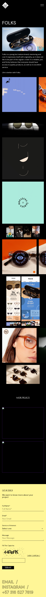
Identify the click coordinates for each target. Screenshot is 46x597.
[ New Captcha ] (33, 556)
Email (10, 581)
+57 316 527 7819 (17, 592)
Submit (8, 568)
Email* (4, 516)
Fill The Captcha (8, 546)
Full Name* (6, 506)
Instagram (15, 587)
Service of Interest (9, 525)
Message (5, 535)
